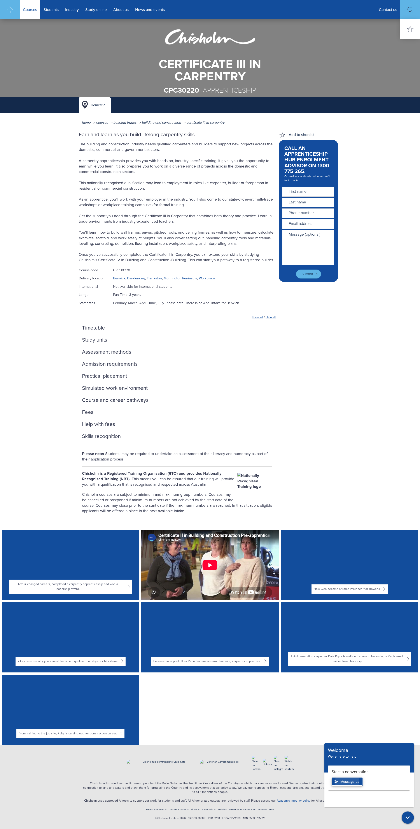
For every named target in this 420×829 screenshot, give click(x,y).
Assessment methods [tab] (106, 352)
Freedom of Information (242, 809)
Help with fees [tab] (98, 424)
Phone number (301, 213)
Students (51, 9)
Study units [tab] (94, 340)
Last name (297, 202)
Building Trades (125, 122)
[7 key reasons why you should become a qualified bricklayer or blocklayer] (70, 637)
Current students (179, 809)
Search (410, 9)
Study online (96, 9)
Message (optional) (304, 234)
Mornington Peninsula (180, 278)
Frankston (154, 278)
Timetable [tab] (93, 328)
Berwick (119, 278)
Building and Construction (161, 122)
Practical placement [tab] (104, 376)
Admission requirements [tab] (110, 364)
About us (121, 9)
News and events (150, 9)
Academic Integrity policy (293, 800)
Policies (222, 809)
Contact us (388, 9)
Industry (72, 9)
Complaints (209, 809)
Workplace (207, 278)
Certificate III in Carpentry (206, 122)
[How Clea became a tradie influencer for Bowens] (349, 565)
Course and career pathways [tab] (115, 400)
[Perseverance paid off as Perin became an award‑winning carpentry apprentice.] (210, 637)
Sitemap (195, 809)
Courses (30, 9)
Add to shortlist (301, 135)
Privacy (262, 809)
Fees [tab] (87, 412)
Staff (271, 809)
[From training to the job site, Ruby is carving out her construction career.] (70, 709)
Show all (257, 317)
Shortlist (410, 29)
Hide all (271, 317)
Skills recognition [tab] (101, 436)
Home (10, 9)
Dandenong (136, 278)
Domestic (98, 105)
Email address (300, 223)
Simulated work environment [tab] (115, 388)
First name (297, 191)
